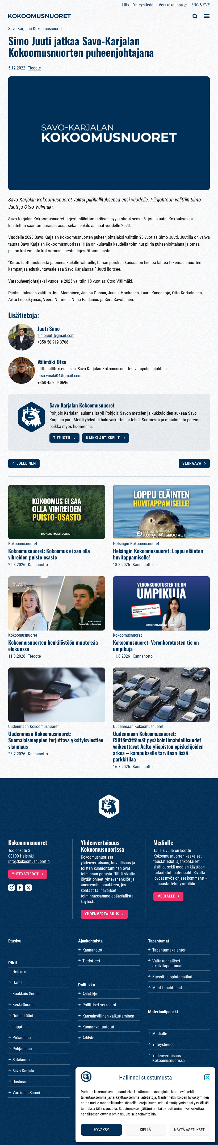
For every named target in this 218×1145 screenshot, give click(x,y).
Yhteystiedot (144, 4)
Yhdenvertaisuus (102, 914)
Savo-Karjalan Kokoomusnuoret (35, 28)
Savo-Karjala (23, 1070)
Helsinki (19, 971)
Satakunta (21, 1059)
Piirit (12, 962)
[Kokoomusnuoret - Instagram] (11, 887)
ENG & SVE (200, 4)
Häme (17, 982)
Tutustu (62, 438)
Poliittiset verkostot (99, 1004)
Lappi (17, 1026)
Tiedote (34, 68)
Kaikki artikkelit (103, 438)
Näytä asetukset (189, 1129)
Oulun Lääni (22, 1015)
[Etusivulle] (39, 16)
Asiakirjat (90, 993)
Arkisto (88, 1037)
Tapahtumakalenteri (169, 950)
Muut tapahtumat (167, 987)
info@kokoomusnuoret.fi (29, 861)
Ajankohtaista (90, 941)
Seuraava (192, 463)
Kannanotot (92, 950)
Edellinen (26, 463)
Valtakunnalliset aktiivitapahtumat (167, 963)
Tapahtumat (158, 941)
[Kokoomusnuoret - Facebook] (20, 887)
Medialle (166, 896)
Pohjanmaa (22, 1048)
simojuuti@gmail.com (55, 335)
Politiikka (86, 984)
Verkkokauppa (171, 4)
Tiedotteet (91, 960)
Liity (125, 4)
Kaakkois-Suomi (26, 993)
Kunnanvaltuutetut (98, 1026)
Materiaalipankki (163, 1011)
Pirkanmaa (21, 1037)
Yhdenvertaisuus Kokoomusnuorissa (168, 1058)
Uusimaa (19, 1081)
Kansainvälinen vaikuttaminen (108, 1016)
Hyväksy (101, 1129)
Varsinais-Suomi (26, 1092)
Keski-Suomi (22, 1004)
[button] (207, 1077)
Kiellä (145, 1129)
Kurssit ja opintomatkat (172, 976)
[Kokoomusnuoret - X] (28, 887)
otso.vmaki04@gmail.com (59, 375)
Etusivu (14, 941)
